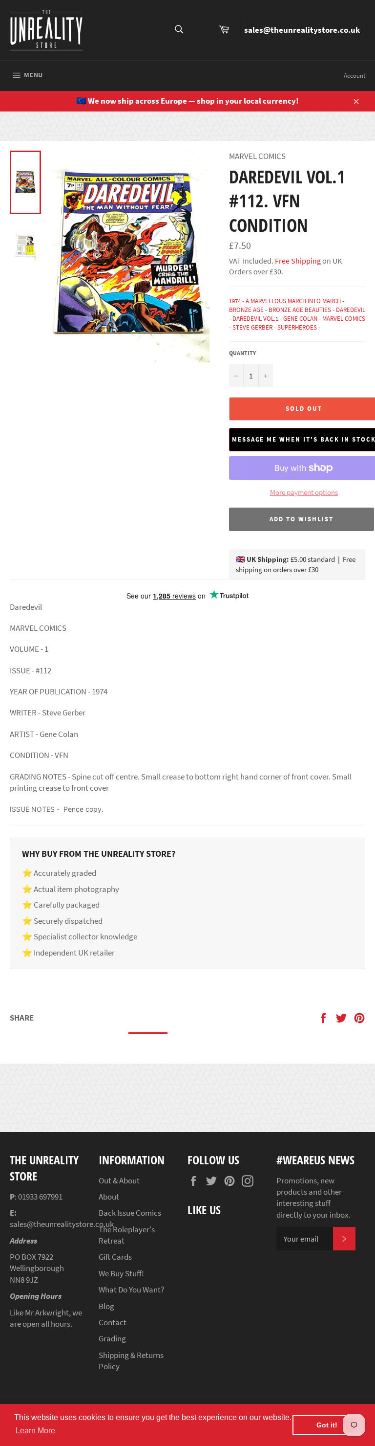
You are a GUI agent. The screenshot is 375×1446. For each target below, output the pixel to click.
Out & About (119, 1180)
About (109, 1196)
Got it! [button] (326, 1425)
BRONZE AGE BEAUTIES (300, 310)
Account (354, 75)
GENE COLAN (300, 318)
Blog (106, 1306)
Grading (112, 1338)
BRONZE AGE (246, 310)
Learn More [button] (35, 1430)
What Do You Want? (131, 1289)
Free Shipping (297, 261)
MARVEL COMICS (343, 318)
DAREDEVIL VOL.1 (255, 318)
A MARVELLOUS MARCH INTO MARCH (293, 301)
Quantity (242, 352)
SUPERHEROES (297, 327)
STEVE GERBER (252, 327)
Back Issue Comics (130, 1212)
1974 (235, 301)
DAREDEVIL (350, 310)
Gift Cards (115, 1256)
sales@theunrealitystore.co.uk (302, 29)
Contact (112, 1322)
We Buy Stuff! (121, 1273)
